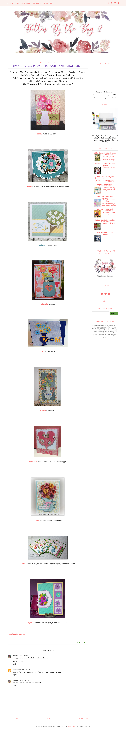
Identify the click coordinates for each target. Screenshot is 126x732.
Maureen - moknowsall (105, 209)
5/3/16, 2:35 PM (25, 669)
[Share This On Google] (85, 642)
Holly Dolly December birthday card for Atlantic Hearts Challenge (109, 157)
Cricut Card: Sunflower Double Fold (109, 212)
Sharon (15, 680)
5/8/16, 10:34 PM (23, 680)
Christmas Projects (109, 167)
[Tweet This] (80, 642)
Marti (23, 564)
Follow (105, 301)
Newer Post (15, 719)
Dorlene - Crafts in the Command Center (105, 185)
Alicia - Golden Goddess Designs (105, 153)
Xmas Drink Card (109, 223)
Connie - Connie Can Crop (105, 176)
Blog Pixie (71, 726)
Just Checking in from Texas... (105, 178)
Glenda (15, 655)
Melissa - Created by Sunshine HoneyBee (105, 221)
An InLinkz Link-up (17, 634)
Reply (14, 664)
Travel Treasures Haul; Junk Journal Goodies (109, 189)
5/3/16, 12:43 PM (23, 655)
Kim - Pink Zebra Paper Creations (105, 197)
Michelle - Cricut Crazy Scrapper (105, 233)
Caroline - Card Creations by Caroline (105, 164)
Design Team (23, 3)
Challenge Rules (42, 3)
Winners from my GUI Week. (105, 182)
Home (10, 3)
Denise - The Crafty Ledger (105, 180)
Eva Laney (16, 669)
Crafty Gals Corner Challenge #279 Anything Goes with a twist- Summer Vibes (109, 202)
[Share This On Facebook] (77, 642)
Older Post (83, 719)
